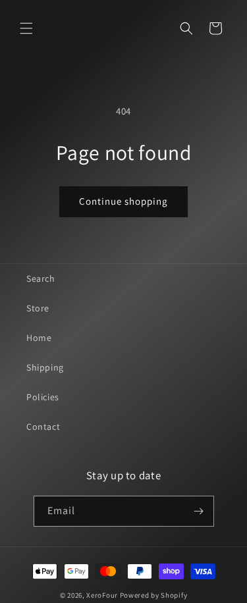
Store (37, 308)
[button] (26, 28)
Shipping (45, 367)
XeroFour (102, 595)
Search (40, 278)
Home (38, 338)
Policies (42, 397)
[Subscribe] (198, 511)
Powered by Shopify (154, 595)
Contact (43, 427)
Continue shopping (123, 201)
